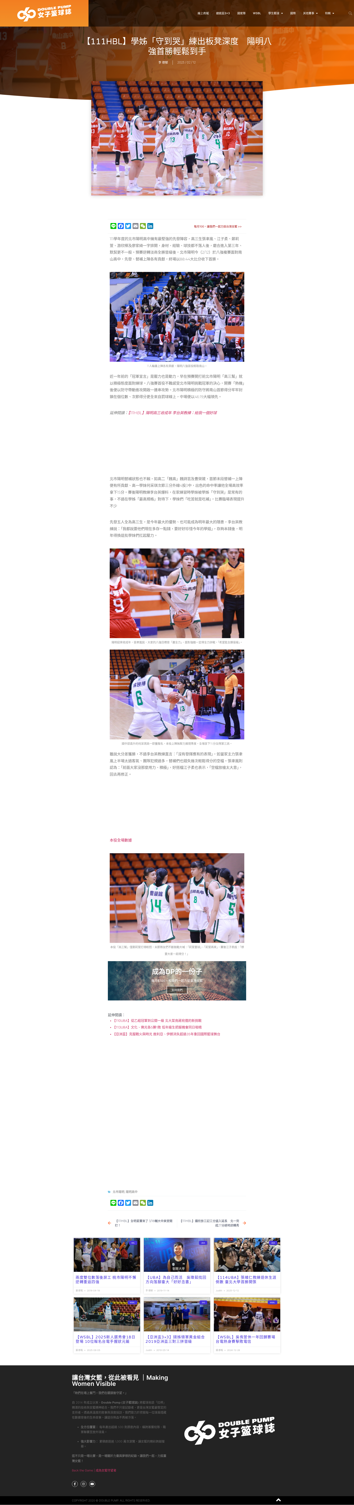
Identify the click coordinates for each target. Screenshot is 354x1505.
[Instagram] (83, 1484)
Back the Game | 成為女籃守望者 (94, 1470)
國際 (293, 13)
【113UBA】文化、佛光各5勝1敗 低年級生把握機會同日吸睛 (157, 1027)
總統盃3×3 (223, 13)
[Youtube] (92, 1484)
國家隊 (241, 13)
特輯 (328, 13)
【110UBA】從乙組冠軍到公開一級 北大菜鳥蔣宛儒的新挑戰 (157, 1021)
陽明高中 (132, 1192)
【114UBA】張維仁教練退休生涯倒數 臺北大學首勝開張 (246, 1280)
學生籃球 (273, 13)
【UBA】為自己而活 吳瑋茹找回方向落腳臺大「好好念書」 (176, 1280)
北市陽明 (118, 1192)
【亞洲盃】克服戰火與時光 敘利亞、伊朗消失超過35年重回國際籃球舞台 (166, 1034)
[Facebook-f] (75, 1484)
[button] (350, 13)
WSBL (257, 13)
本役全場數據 (121, 840)
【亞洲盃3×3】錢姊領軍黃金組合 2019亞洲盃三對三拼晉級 (175, 1339)
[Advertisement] (177, 207)
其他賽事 (308, 13)
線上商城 (203, 13)
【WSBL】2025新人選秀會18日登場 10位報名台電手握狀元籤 (105, 1339)
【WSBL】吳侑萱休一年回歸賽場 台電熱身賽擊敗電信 (245, 1339)
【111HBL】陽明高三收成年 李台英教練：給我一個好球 (172, 412)
